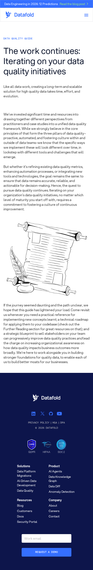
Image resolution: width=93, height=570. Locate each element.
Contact (54, 516)
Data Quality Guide (17, 38)
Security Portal (27, 522)
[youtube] (59, 413)
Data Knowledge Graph (60, 479)
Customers (24, 511)
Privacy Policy (38, 423)
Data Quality (25, 490)
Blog (20, 505)
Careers (54, 511)
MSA (55, 423)
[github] (50, 413)
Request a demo (46, 552)
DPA (62, 423)
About (53, 505)
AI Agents (55, 471)
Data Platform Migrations (26, 473)
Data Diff (54, 486)
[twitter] (42, 413)
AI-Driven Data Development (26, 483)
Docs (20, 516)
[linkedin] (33, 413)
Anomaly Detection (62, 491)
